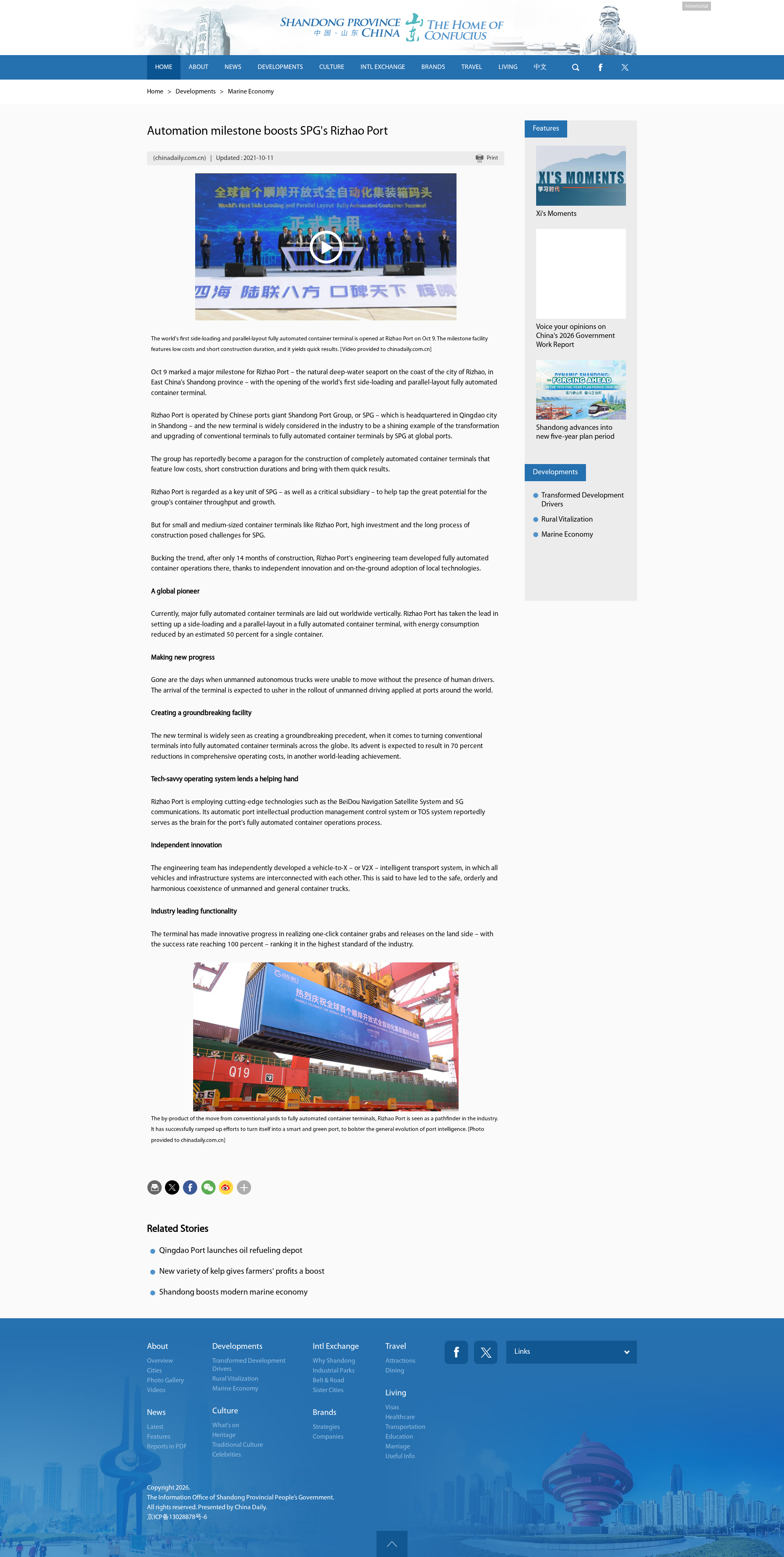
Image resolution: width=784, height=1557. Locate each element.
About (157, 1347)
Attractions (400, 1361)
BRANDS (433, 67)
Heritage (224, 1435)
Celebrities (226, 1455)
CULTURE (331, 67)
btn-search (576, 67)
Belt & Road (328, 1380)
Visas (392, 1407)
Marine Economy (251, 92)
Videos (156, 1390)
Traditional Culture (237, 1445)
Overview (160, 1361)
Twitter (485, 1352)
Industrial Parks (333, 1371)
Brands (324, 1413)
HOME (163, 67)
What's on (225, 1425)
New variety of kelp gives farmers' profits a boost (242, 1272)
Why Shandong (334, 1361)
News (156, 1413)
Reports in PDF (167, 1447)
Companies (328, 1437)
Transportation (405, 1427)
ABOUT (198, 67)
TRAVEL (471, 67)
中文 (540, 67)
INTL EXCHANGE (383, 67)
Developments (196, 92)
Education (399, 1437)
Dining (394, 1371)
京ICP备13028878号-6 (177, 1517)
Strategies (326, 1427)
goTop (392, 1544)
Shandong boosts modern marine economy (233, 1292)
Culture (225, 1411)
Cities (154, 1371)
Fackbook (456, 1352)
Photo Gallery (165, 1380)
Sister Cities (328, 1390)
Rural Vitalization (567, 520)
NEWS (233, 67)
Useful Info (400, 1456)
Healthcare (400, 1417)
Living (395, 1393)
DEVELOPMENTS (280, 67)
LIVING (508, 67)
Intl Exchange (336, 1347)
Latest (155, 1427)
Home (155, 92)
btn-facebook (600, 67)
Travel (395, 1347)
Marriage (397, 1447)
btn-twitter (624, 67)
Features (546, 129)
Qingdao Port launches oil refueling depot (231, 1251)
